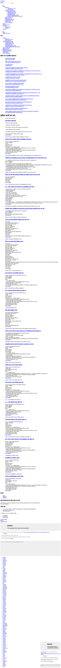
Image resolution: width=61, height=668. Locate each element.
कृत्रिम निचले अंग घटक (12, 11)
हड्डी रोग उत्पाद (8, 21)
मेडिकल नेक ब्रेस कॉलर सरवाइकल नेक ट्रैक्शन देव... (14, 109)
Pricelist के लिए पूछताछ (4, 504)
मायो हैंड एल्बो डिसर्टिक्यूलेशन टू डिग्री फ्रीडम (14, 476)
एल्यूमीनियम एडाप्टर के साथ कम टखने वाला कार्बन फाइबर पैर (15, 81)
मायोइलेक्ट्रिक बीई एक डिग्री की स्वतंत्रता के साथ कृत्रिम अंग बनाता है (19, 344)
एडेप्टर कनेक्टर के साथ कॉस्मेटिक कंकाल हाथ (14, 273)
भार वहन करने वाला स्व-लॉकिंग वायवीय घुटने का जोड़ (14, 84)
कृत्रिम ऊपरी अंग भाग (9, 17)
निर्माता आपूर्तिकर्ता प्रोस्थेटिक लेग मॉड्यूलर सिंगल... (14, 112)
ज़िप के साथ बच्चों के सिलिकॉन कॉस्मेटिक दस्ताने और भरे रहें (17, 219)
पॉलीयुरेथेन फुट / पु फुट (12, 8)
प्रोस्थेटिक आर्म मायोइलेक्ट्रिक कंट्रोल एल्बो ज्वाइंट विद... (15, 75)
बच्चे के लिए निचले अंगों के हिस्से (13, 15)
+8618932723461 (3, 521)
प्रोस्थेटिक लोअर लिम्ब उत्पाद (10, 10)
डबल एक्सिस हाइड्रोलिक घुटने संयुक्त (11, 87)
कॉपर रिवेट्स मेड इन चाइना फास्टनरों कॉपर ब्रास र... (14, 103)
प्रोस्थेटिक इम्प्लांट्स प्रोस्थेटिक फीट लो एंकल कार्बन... (14, 71)
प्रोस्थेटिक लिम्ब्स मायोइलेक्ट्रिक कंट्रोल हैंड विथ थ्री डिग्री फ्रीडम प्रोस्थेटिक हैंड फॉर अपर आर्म (24, 208)
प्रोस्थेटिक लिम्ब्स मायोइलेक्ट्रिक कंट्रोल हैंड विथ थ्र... (14, 93)
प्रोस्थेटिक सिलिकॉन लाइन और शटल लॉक (15, 16)
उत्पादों (4, 6)
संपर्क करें (4, 29)
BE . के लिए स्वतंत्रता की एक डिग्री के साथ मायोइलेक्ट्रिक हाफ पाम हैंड (19, 186)
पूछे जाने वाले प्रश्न (6, 24)
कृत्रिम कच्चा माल (8, 18)
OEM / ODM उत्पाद (9, 22)
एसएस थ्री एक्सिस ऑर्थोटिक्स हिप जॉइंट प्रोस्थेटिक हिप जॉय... (16, 99)
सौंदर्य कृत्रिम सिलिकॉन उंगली (11, 310)
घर (3, 5)
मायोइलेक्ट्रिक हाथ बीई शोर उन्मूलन (12, 457)
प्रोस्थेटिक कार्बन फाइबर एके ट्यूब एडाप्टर (12, 78)
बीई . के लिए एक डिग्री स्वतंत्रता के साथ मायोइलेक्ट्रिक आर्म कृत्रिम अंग (19, 439)
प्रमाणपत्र (7, 28)
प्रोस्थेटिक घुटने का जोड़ (12, 12)
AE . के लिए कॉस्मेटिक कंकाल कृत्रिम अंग (13, 402)
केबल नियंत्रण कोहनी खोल (9, 59)
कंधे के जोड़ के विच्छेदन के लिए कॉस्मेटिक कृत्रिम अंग (15, 419)
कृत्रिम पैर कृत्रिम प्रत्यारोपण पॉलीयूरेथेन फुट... (13, 90)
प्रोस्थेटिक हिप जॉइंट (11, 14)
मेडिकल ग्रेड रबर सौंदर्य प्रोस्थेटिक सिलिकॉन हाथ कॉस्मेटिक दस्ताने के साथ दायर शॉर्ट (22, 174)
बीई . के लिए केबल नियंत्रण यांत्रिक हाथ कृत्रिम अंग (15, 290)
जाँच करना (7, 134)
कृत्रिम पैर (7, 7)
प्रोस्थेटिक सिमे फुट (8, 65)
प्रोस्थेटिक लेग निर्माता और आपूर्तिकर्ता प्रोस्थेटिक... (14, 96)
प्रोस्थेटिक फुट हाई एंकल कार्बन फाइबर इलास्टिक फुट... (14, 106)
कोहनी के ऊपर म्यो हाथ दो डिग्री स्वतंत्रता (13, 365)
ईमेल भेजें (1, 520)
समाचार (4, 23)
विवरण (10, 134)
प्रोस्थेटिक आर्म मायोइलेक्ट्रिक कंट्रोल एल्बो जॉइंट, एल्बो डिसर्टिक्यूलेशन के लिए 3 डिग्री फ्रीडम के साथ (25, 158)
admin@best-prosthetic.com (8, 510)
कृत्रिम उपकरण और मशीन (9, 19)
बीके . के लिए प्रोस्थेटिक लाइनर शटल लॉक (12, 62)
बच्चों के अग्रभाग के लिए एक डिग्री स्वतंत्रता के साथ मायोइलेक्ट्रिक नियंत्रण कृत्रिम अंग (23, 331)
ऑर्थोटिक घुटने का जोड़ (9, 20)
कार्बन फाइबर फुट (11, 9)
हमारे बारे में (5, 25)
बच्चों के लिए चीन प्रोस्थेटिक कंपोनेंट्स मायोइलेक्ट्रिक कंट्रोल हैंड (18, 139)
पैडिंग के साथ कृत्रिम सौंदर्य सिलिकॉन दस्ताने (14, 241)
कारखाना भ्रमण (8, 27)
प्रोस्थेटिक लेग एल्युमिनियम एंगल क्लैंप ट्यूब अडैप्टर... (14, 68)
